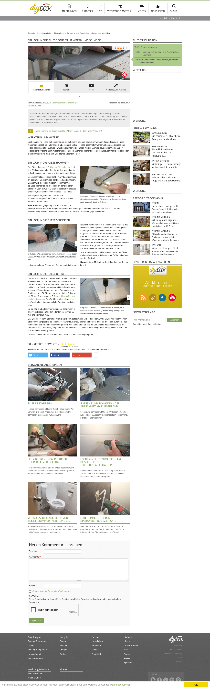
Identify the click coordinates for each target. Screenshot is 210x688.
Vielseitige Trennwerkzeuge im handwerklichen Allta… (166, 166)
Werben (179, 662)
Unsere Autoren (131, 645)
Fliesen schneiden (40, 403)
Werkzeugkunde (34, 106)
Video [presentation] (91, 90)
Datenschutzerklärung (173, 654)
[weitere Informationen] (96, 355)
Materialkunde (34, 678)
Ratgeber (87, 11)
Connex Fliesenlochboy (60, 167)
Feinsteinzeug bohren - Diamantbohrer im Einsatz (98, 519)
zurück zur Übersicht (170, 18)
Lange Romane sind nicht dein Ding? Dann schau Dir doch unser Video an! (68, 131)
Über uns (128, 641)
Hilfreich (71, 344)
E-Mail (32, 585)
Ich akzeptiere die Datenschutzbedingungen (51, 591)
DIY (100, 11)
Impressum (177, 646)
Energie (63, 650)
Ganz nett (65, 344)
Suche (173, 11)
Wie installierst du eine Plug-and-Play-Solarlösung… (167, 179)
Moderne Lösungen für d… (166, 248)
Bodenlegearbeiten (59, 103)
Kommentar (35, 557)
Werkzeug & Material (120, 11)
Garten (31, 645)
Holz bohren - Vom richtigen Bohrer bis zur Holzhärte (47, 460)
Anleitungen (69, 11)
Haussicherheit (34, 654)
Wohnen (156, 245)
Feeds (94, 650)
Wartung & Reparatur (37, 650)
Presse (127, 658)
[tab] (41, 87)
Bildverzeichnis (176, 650)
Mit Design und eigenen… (165, 220)
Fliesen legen (72, 103)
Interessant (68, 344)
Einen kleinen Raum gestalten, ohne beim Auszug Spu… (163, 152)
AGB (180, 658)
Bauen (155, 203)
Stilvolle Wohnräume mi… (165, 234)
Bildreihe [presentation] (66, 90)
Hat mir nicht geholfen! (62, 344)
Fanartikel (96, 654)
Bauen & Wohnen (161, 217)
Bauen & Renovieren (37, 641)
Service (96, 637)
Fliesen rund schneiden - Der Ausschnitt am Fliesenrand (100, 405)
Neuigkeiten (158, 11)
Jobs (126, 650)
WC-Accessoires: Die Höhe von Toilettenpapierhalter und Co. (49, 519)
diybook (128, 637)
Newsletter (96, 645)
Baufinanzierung (35, 658)
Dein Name (34, 551)
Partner (127, 654)
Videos (142, 11)
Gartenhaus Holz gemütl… (165, 206)
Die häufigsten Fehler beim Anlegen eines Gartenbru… (166, 137)
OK (196, 684)
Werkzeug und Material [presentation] (115, 90)
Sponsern (128, 663)
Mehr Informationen (120, 684)
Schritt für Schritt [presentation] (41, 90)
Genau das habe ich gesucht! (74, 344)
